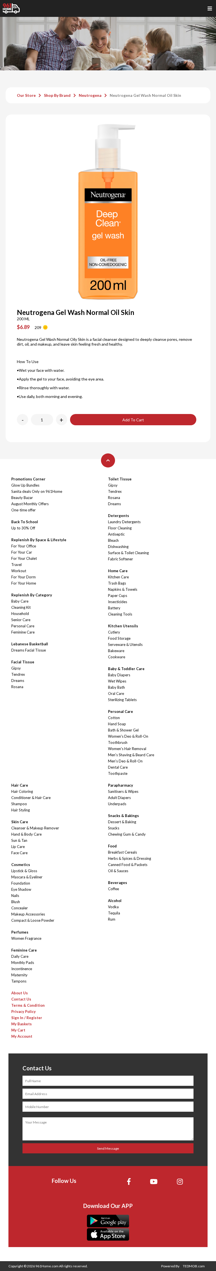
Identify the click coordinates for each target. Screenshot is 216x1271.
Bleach (113, 540)
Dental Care (118, 767)
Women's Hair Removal (127, 748)
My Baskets (21, 1024)
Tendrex (18, 674)
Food (112, 846)
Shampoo (19, 804)
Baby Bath (116, 687)
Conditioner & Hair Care (31, 797)
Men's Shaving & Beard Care (131, 755)
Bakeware (116, 650)
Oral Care (116, 693)
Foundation (20, 883)
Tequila (114, 913)
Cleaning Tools (120, 614)
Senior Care (20, 619)
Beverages (117, 882)
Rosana (17, 686)
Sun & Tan (19, 840)
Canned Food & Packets (127, 864)
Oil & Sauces (118, 871)
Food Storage (119, 638)
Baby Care (19, 601)
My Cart (18, 1030)
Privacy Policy (23, 1011)
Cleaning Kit (21, 607)
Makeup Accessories (28, 914)
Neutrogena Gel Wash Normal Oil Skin (145, 95)
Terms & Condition (28, 1005)
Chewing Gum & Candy (127, 834)
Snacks (113, 828)
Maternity (19, 975)
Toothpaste (117, 773)
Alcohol (115, 900)
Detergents (118, 515)
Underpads (117, 804)
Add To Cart (133, 419)
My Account (21, 1036)
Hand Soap (117, 724)
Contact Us (21, 999)
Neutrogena (90, 95)
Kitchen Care (118, 577)
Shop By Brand (57, 95)
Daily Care (19, 956)
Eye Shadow (21, 889)
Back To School (24, 522)
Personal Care (22, 626)
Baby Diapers (119, 675)
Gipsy (16, 668)
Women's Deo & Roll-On (128, 736)
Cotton (114, 717)
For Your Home (23, 583)
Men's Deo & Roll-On (125, 761)
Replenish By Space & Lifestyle (38, 540)
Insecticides (117, 601)
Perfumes (19, 932)
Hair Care (19, 785)
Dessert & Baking (122, 822)
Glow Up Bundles (25, 485)
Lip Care (18, 846)
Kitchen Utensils (123, 626)
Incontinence (21, 968)
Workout (18, 571)
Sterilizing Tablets (122, 699)
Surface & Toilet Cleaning (128, 553)
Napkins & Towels (122, 589)
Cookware (116, 657)
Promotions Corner (28, 479)
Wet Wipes (117, 681)
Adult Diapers (119, 797)
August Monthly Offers (30, 504)
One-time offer (23, 510)
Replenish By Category (31, 595)
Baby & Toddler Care (126, 668)
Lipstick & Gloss (24, 871)
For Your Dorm (23, 577)
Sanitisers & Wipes (123, 791)
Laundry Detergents (124, 522)
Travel (16, 564)
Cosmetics (20, 864)
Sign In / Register (26, 1017)
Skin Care (19, 822)
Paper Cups (117, 595)
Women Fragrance (26, 938)
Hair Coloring (22, 791)
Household (20, 613)
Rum (111, 919)
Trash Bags (117, 583)
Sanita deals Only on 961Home (36, 491)
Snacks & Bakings (123, 815)
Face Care (19, 853)
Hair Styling (20, 810)
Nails (15, 895)
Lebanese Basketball (29, 644)
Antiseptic (116, 534)
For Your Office (23, 546)
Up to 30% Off (23, 528)
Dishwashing (118, 546)
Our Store (26, 95)
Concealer (19, 908)
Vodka (113, 907)
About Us (19, 993)
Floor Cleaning (120, 528)
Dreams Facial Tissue (28, 650)
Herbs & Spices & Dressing (129, 858)
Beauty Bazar (22, 497)
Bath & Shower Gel (123, 730)
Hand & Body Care (26, 834)
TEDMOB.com (194, 1266)
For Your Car (21, 552)
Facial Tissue (22, 662)
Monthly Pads (22, 962)
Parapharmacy (120, 785)
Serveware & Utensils (125, 644)
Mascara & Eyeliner (26, 877)
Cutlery (114, 632)
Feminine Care (23, 632)
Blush (15, 901)
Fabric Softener (120, 559)
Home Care (118, 571)
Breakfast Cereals (122, 852)
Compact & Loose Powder (32, 920)
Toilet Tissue (120, 479)
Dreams (17, 680)
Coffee (113, 889)
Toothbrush (117, 742)
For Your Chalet (24, 558)
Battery (114, 608)
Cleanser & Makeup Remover (35, 828)
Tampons (18, 981)
